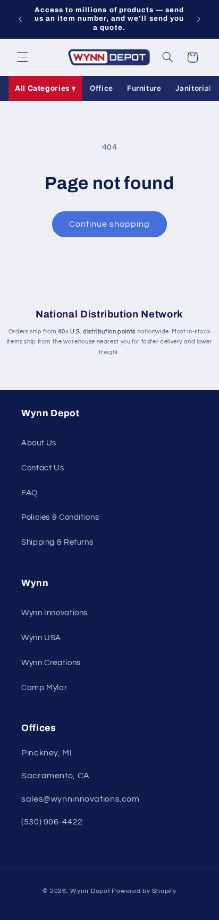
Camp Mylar (44, 688)
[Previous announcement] (20, 19)
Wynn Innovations (54, 613)
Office (101, 88)
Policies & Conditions (60, 517)
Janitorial (193, 88)
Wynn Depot (90, 891)
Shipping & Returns (57, 542)
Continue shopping (109, 224)
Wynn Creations (51, 663)
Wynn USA (41, 638)
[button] (22, 57)
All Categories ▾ (45, 88)
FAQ (29, 493)
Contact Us (42, 468)
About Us (38, 443)
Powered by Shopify (144, 891)
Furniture (144, 88)
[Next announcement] (198, 19)
